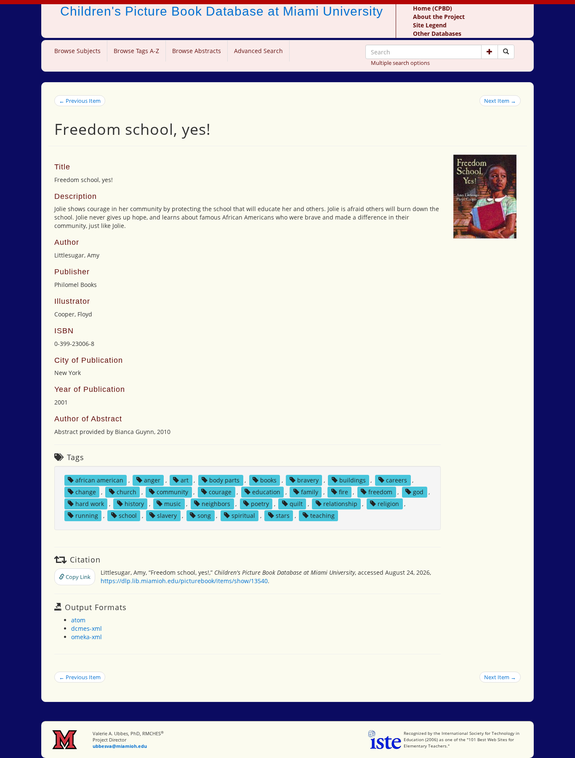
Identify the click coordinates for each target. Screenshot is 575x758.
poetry (260, 504)
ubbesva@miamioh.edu (120, 746)
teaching (322, 516)
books (268, 480)
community (172, 492)
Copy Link (77, 577)
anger (152, 480)
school (128, 516)
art (185, 480)
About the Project (439, 17)
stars (283, 516)
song (204, 516)
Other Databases (437, 33)
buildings (352, 480)
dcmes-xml (86, 628)
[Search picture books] (506, 52)
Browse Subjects (77, 51)
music (172, 504)
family (309, 492)
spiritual (243, 516)
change (85, 492)
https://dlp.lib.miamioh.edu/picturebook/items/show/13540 (184, 581)
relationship (340, 504)
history (134, 504)
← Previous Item (80, 100)
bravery (308, 480)
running (86, 516)
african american (99, 480)
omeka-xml (86, 637)
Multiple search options (400, 63)
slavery (167, 516)
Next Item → (500, 100)
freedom (380, 492)
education (266, 492)
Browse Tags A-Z (136, 51)
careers (396, 480)
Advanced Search (258, 51)
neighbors (216, 504)
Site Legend (430, 25)
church (126, 492)
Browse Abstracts (196, 51)
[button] (489, 52)
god (418, 492)
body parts (224, 480)
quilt (296, 504)
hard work (89, 504)
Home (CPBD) (432, 8)
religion (388, 504)
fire (343, 492)
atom (78, 620)
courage (220, 492)
